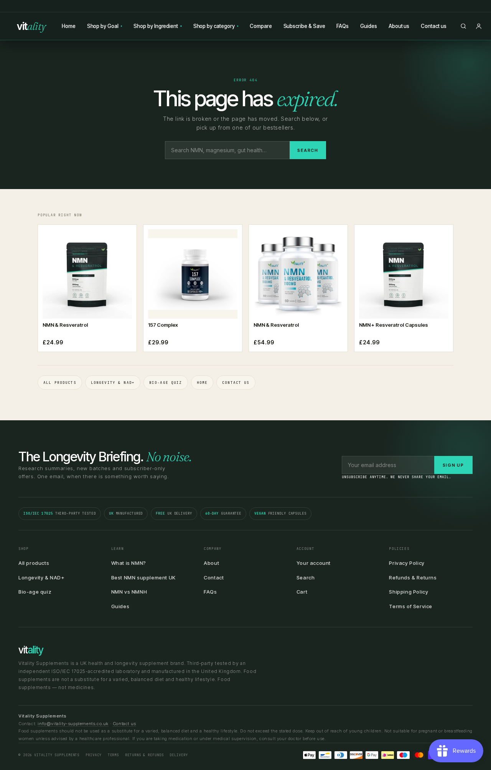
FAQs (342, 26)
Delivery (179, 755)
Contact (214, 577)
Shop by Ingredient (155, 26)
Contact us (433, 26)
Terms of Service (410, 606)
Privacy (93, 755)
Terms (113, 755)
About (211, 563)
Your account (314, 563)
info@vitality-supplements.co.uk (73, 723)
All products (59, 382)
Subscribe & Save (304, 26)
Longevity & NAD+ (113, 382)
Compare (261, 26)
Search (307, 150)
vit (31, 26)
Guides (368, 26)
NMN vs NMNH (129, 592)
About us (399, 26)
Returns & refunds (144, 755)
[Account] (478, 26)
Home (69, 26)
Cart (302, 592)
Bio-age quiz (165, 382)
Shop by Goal (103, 26)
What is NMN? (128, 563)
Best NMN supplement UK (143, 577)
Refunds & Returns (413, 577)
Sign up (453, 465)
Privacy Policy (406, 563)
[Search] (463, 26)
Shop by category (214, 26)
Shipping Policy (408, 592)
